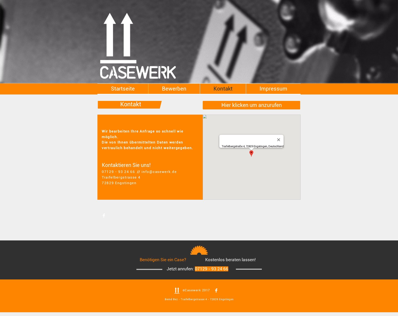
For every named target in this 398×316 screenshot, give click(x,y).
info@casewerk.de (159, 172)
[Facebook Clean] (104, 215)
